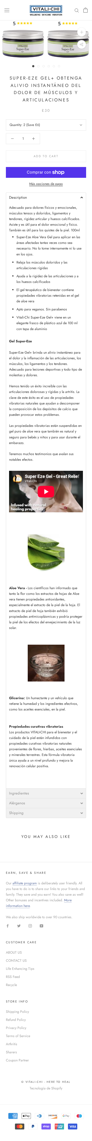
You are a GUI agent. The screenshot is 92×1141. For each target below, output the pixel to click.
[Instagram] (30, 925)
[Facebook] (7, 925)
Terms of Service (18, 1035)
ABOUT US (14, 952)
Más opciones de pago (46, 183)
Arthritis (11, 1044)
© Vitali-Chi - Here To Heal (45, 1082)
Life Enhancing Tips (20, 968)
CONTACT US (16, 960)
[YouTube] (41, 925)
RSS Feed (13, 976)
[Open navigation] (6, 10)
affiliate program (25, 883)
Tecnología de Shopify (46, 1088)
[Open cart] (85, 10)
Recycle (11, 984)
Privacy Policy (16, 1027)
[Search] (77, 10)
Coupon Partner (17, 1060)
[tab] (46, 197)
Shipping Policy (17, 1011)
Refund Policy (16, 1019)
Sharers (11, 1052)
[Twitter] (19, 925)
